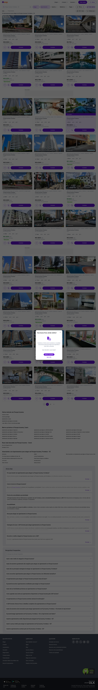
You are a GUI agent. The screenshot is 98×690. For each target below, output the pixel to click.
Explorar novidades (49, 354)
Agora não (49, 357)
